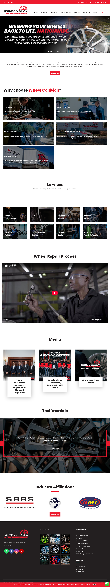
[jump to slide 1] (50, 51)
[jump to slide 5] (57, 51)
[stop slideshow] (60, 51)
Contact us (81, 566)
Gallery (79, 538)
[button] (6, 551)
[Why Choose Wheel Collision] (91, 366)
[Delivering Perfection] (15, 10)
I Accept (94, 584)
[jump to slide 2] (51, 51)
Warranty (80, 551)
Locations (81, 572)
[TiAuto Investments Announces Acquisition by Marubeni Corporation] (19, 366)
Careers (80, 569)
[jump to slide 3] (53, 51)
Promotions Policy (83, 543)
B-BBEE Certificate (83, 536)
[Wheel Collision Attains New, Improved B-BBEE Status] (55, 366)
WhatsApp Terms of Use (85, 554)
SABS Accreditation (83, 546)
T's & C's (80, 549)
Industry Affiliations (83, 541)
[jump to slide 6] (58, 51)
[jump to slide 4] (55, 51)
